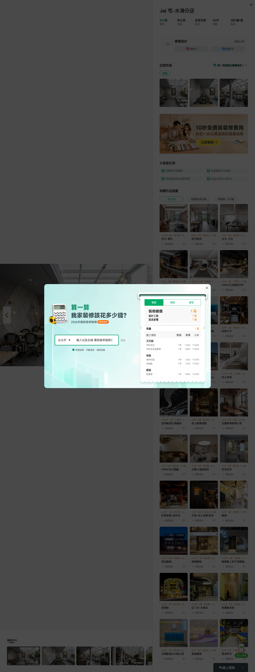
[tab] (153, 302)
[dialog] (127, 336)
